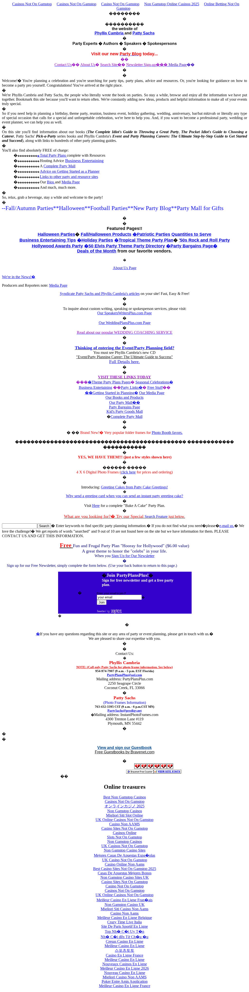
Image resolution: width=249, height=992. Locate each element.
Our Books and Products (124, 397)
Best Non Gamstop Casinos (124, 797)
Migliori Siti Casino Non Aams (124, 909)
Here (96, 506)
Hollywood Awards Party (57, 246)
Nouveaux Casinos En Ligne (124, 964)
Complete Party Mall (59, 166)
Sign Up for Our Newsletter (133, 556)
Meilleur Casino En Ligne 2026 (124, 968)
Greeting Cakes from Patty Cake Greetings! (134, 487)
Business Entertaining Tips (47, 240)
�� (136, 402)
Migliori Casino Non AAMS (125, 977)
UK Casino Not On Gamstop (124, 860)
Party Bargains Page (124, 407)
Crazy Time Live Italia (124, 922)
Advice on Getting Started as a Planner (69, 171)
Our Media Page (151, 393)
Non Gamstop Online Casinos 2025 (171, 4)
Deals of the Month (96, 251)
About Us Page (124, 268)
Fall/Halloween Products (106, 234)
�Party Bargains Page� (191, 246)
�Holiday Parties (95, 240)
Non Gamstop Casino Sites (124, 850)
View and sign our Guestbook (124, 748)
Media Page (71, 182)
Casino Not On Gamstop (120, 4)
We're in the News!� (18, 277)
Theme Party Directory (141, 246)
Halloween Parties (56, 234)
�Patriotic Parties (151, 234)
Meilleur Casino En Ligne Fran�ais (124, 900)
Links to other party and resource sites (69, 177)
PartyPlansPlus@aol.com (124, 675)
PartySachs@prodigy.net (124, 710)
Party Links (130, 387)
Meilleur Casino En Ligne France (124, 986)
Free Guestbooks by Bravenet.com (124, 752)
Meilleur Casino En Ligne (124, 946)
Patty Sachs (144, 33)
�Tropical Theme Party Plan (143, 240)
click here (128, 472)
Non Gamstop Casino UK (125, 905)
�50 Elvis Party (101, 246)
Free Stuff (155, 387)
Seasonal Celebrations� (154, 382)
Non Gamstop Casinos (124, 811)
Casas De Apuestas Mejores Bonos (124, 873)
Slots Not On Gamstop (124, 837)
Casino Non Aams (124, 913)
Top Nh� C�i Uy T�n (124, 931)
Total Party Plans (53, 155)
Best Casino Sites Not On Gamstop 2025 (124, 869)
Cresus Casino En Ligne (124, 941)
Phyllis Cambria (109, 33)
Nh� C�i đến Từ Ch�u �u (124, 937)
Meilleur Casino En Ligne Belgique (124, 918)
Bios (51, 182)
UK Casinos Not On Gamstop (124, 846)
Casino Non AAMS (124, 824)
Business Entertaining (84, 160)
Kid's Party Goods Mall (125, 411)
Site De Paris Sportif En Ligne (124, 926)
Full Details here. (124, 361)
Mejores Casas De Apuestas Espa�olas (124, 855)
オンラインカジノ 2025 (124, 806)
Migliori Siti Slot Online (124, 815)
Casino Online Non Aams (124, 864)
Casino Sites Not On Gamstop (124, 828)
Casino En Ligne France (124, 955)
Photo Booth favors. (167, 433)
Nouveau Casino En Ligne (124, 973)
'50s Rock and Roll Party (204, 240)
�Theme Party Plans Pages (109, 382)
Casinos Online (124, 833)
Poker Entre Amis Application (125, 981)
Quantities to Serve (191, 234)
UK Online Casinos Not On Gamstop (124, 820)
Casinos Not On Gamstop (32, 4)
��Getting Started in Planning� (111, 393)
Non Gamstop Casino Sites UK (124, 877)
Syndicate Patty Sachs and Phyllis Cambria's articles (100, 294)
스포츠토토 (124, 950)
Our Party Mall (120, 402)
